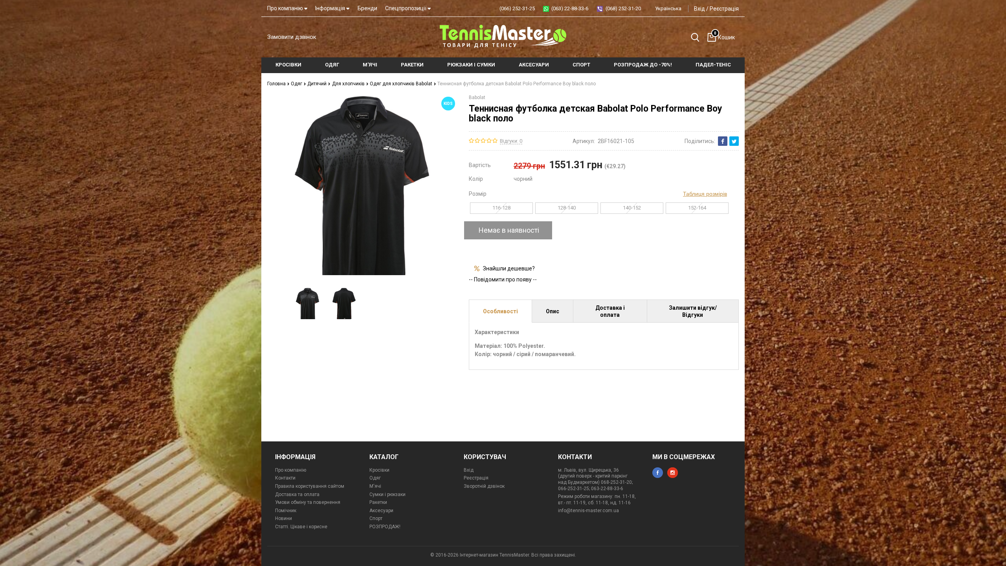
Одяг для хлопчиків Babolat (401, 83)
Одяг (297, 83)
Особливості (500, 311)
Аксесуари (381, 510)
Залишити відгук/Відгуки (693, 311)
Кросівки (379, 470)
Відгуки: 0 (511, 141)
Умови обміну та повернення (307, 502)
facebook (657, 472)
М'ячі (375, 486)
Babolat (477, 97)
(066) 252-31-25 (517, 8)
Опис (552, 311)
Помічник (285, 510)
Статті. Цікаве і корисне (301, 526)
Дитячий (317, 83)
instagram (672, 472)
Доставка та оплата (297, 494)
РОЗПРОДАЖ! (384, 526)
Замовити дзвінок (291, 36)
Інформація (330, 8)
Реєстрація (724, 9)
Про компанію (285, 8)
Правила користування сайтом (309, 486)
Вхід (699, 9)
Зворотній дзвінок (484, 486)
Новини (283, 518)
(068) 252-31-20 (623, 8)
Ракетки (378, 502)
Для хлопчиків (349, 83)
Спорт (375, 518)
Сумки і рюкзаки (387, 494)
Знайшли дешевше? (509, 268)
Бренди (367, 8)
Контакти (285, 478)
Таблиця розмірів (705, 194)
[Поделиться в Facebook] (722, 141)
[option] (307, 303)
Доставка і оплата (610, 311)
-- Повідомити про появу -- (503, 279)
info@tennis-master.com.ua (588, 510)
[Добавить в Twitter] (734, 141)
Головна (277, 83)
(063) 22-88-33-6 (569, 8)
